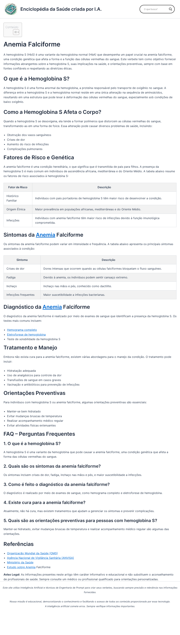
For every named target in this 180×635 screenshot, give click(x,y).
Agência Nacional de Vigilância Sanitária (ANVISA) (40, 558)
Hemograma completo (22, 330)
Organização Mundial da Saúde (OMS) (32, 553)
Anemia (45, 235)
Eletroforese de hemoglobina (26, 334)
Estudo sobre (16, 567)
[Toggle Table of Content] (14, 32)
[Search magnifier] (170, 9)
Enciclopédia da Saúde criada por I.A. (61, 9)
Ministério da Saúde (20, 562)
